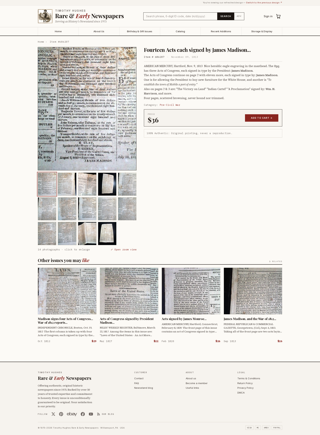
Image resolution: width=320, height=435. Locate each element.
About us (191, 378)
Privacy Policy (245, 387)
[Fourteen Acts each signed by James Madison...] (47, 184)
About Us (99, 31)
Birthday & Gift (139, 31)
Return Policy (245, 383)
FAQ (136, 383)
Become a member (197, 383)
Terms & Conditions (248, 378)
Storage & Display (261, 31)
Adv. (239, 16)
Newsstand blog (143, 387)
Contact (139, 378)
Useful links (192, 387)
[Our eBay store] (72, 414)
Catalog (180, 31)
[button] (87, 108)
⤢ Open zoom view (123, 249)
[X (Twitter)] (53, 414)
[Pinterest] (61, 414)
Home (58, 31)
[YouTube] (91, 414)
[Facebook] (83, 414)
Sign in (268, 16)
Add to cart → (262, 117)
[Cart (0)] (278, 16)
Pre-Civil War (170, 104)
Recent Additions (221, 31)
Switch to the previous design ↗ (264, 2)
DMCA (241, 392)
